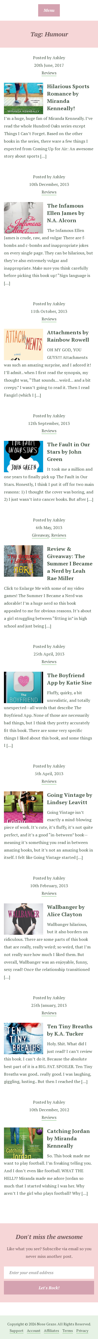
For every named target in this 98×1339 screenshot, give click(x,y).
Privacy (82, 1330)
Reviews (49, 73)
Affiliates (51, 1330)
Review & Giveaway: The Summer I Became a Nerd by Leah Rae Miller (70, 563)
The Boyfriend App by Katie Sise (69, 679)
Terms (67, 1330)
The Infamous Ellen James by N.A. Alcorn (65, 213)
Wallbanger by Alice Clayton (66, 910)
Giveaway (40, 535)
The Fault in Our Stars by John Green (68, 452)
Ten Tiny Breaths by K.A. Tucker (70, 1030)
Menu (49, 10)
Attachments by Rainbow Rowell (68, 336)
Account (34, 1330)
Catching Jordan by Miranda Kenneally (68, 1138)
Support (17, 1330)
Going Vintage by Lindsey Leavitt (69, 798)
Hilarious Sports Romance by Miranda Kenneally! (68, 97)
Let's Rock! (49, 1288)
